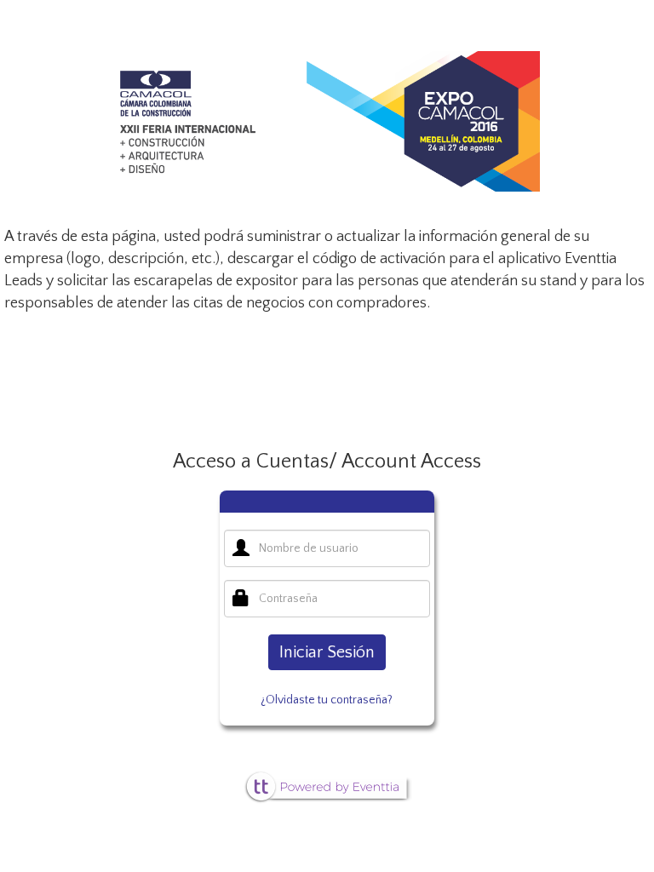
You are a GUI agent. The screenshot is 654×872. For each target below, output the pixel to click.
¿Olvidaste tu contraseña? (327, 700)
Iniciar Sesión (327, 652)
